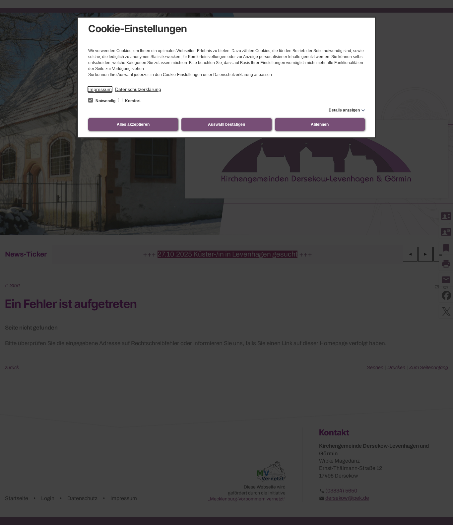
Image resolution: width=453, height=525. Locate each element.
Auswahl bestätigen (226, 124)
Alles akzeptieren (133, 124)
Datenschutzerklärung (138, 89)
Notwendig (105, 101)
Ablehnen (320, 124)
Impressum (100, 89)
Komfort (132, 101)
